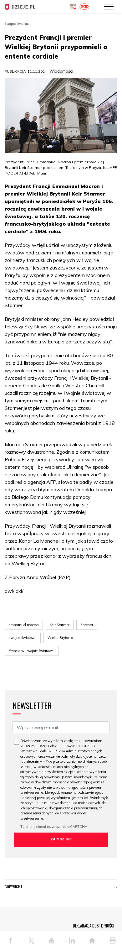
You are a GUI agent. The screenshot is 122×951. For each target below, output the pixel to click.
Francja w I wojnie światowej (31, 651)
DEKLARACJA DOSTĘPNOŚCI (93, 925)
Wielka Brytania (60, 637)
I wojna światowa (23, 637)
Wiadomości (61, 71)
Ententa (86, 625)
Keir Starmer (59, 625)
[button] (115, 888)
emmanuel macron (24, 625)
